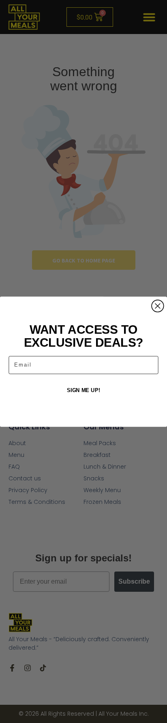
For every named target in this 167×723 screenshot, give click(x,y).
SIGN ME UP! (83, 390)
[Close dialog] (158, 306)
